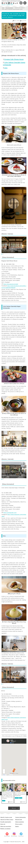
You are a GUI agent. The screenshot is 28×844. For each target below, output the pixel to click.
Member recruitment (5, 828)
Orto (5, 68)
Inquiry (17, 826)
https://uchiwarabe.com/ (10, 512)
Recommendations (9, 7)
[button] (24, 238)
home (3, 7)
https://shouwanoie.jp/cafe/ (11, 284)
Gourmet (4, 797)
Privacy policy (18, 824)
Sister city (2, 824)
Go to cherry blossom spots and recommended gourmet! (7, 794)
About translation (19, 821)
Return (14, 808)
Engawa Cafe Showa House (14, 59)
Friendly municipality (5, 821)
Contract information (20, 817)
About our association (5, 826)
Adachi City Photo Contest (6, 819)
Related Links (18, 819)
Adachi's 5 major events (6, 817)
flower (8, 797)
